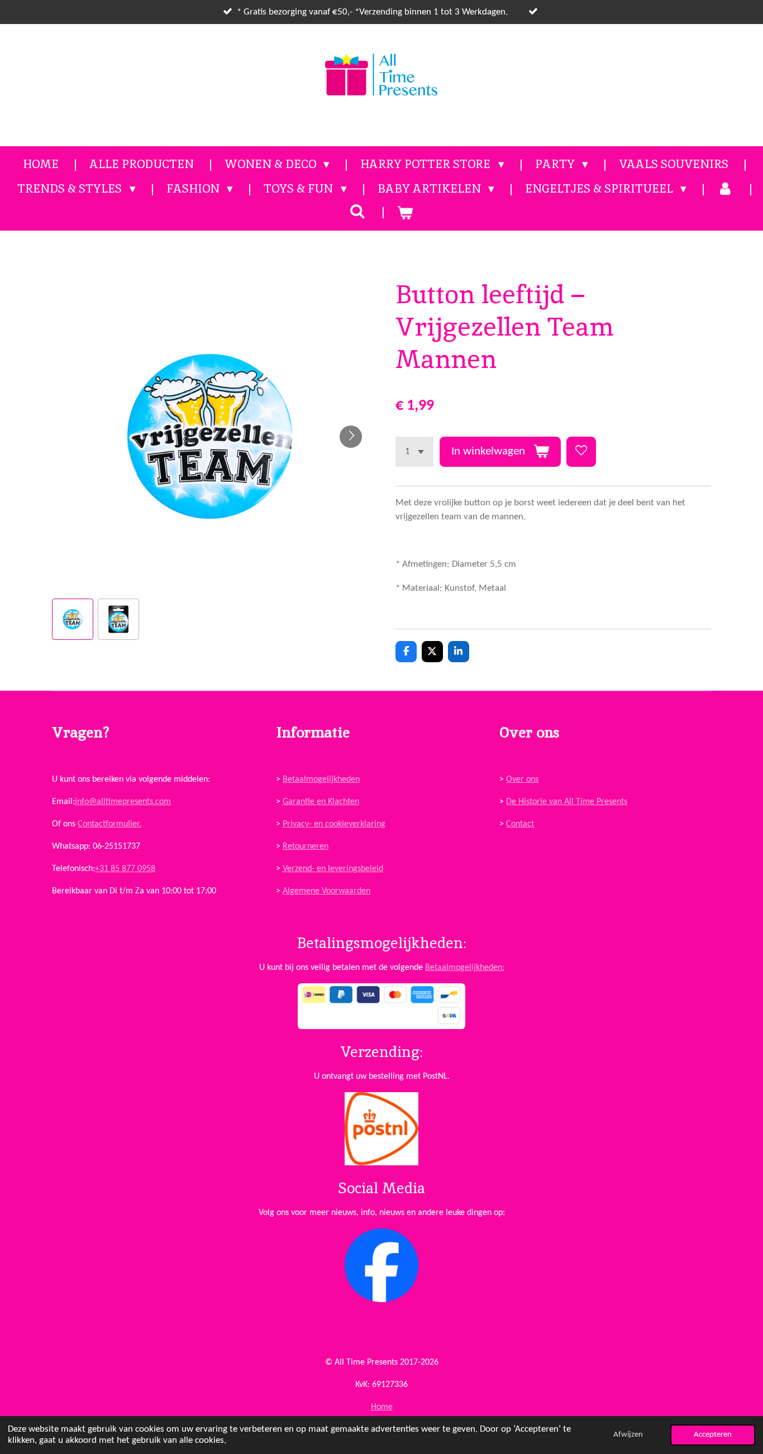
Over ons (522, 779)
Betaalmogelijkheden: (464, 967)
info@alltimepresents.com (123, 801)
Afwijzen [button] (628, 1435)
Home (382, 1407)
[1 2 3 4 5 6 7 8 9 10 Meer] (414, 451)
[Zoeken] (357, 211)
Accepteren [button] (713, 1435)
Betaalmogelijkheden (321, 779)
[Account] (725, 188)
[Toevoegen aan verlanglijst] (581, 451)
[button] (72, 619)
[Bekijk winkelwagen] (405, 212)
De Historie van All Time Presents (566, 801)
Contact (520, 824)
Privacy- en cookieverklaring (334, 824)
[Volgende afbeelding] (351, 436)
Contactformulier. (109, 824)
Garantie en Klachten (321, 801)
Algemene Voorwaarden (326, 891)
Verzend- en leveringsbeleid (333, 868)
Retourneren (305, 846)
